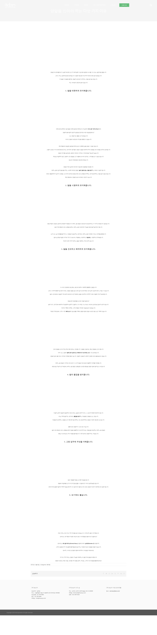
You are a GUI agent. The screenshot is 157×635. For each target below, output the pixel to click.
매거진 (48, 564)
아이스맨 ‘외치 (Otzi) (93, 129)
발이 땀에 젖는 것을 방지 (85, 170)
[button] (151, 5)
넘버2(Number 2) (89, 543)
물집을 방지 (77, 416)
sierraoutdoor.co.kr (115, 591)
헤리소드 (68, 311)
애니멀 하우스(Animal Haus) (70, 543)
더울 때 (88, 237)
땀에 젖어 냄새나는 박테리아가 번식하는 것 (78, 352)
